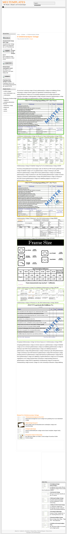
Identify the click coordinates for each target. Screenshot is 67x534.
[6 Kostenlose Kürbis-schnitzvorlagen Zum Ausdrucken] (21, 438)
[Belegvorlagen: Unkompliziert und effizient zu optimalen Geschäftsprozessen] (8, 64)
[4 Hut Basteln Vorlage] (45, 495)
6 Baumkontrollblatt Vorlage (56, 517)
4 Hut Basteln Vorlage (55, 492)
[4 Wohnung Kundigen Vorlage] (45, 502)
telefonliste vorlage (8, 105)
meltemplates (7, 95)
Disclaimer (27, 531)
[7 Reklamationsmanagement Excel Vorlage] (21, 421)
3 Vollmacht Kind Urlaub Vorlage (57, 504)
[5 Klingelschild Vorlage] (21, 432)
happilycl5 (6, 100)
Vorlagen (23, 34)
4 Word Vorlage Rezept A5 (31, 423)
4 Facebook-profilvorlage (56, 511)
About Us (17, 531)
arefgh (5, 109)
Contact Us (22, 531)
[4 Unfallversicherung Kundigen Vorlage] (45, 527)
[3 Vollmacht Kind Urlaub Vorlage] (45, 508)
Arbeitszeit (6, 107)
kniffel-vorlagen (7, 91)
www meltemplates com (9, 93)
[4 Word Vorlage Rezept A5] (21, 427)
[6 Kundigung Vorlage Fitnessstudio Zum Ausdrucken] (46, 488)
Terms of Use (49, 531)
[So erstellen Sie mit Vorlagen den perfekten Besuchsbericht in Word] (6, 51)
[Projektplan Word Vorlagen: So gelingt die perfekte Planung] (6, 76)
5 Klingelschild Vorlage (30, 429)
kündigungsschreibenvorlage (9, 98)
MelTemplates (14, 2)
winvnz (5, 111)
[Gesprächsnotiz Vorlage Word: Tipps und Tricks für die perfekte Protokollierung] (6, 38)
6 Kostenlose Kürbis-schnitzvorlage (33, 434)
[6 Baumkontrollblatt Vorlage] (45, 521)
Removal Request (41, 531)
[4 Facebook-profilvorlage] (45, 515)
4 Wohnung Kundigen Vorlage (56, 498)
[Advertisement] (32, 19)
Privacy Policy (33, 531)
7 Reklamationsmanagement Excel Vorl (34, 417)
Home (18, 34)
